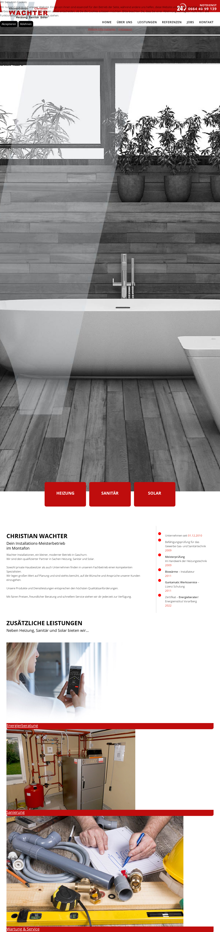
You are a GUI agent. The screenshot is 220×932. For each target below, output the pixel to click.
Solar (154, 493)
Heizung (65, 493)
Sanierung (15, 812)
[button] (213, 925)
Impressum (125, 29)
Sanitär (110, 493)
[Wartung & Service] (94, 871)
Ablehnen (26, 24)
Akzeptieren (9, 24)
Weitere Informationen (102, 29)
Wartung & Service (22, 929)
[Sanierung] (70, 769)
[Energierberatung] (70, 682)
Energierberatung (22, 725)
